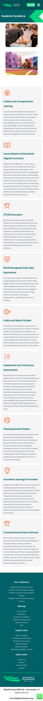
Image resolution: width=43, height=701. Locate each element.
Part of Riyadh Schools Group (21, 698)
